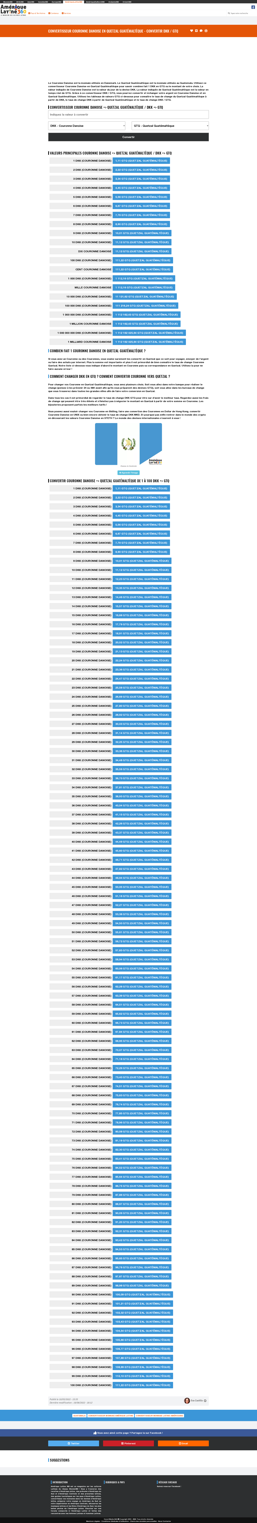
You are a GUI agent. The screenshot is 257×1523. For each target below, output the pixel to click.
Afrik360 (19, 2)
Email (184, 1443)
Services (67, 13)
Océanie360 (113, 2)
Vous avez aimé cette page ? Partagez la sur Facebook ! (130, 1432)
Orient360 (127, 2)
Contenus (54, 13)
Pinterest (130, 1443)
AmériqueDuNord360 (95, 2)
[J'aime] (191, 31)
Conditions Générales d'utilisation (115, 1521)
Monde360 (7, 2)
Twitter (75, 1443)
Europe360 (56, 2)
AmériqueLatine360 (73, 2)
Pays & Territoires (37, 13)
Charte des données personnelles (143, 1521)
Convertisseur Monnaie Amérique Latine (110, 1416)
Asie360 (30, 2)
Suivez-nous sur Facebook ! (169, 1486)
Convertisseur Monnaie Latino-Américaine (159, 1416)
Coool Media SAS (110, 1519)
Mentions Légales (93, 1521)
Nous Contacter (164, 1521)
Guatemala (79, 1416)
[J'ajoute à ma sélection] (196, 31)
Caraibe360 (43, 2)
